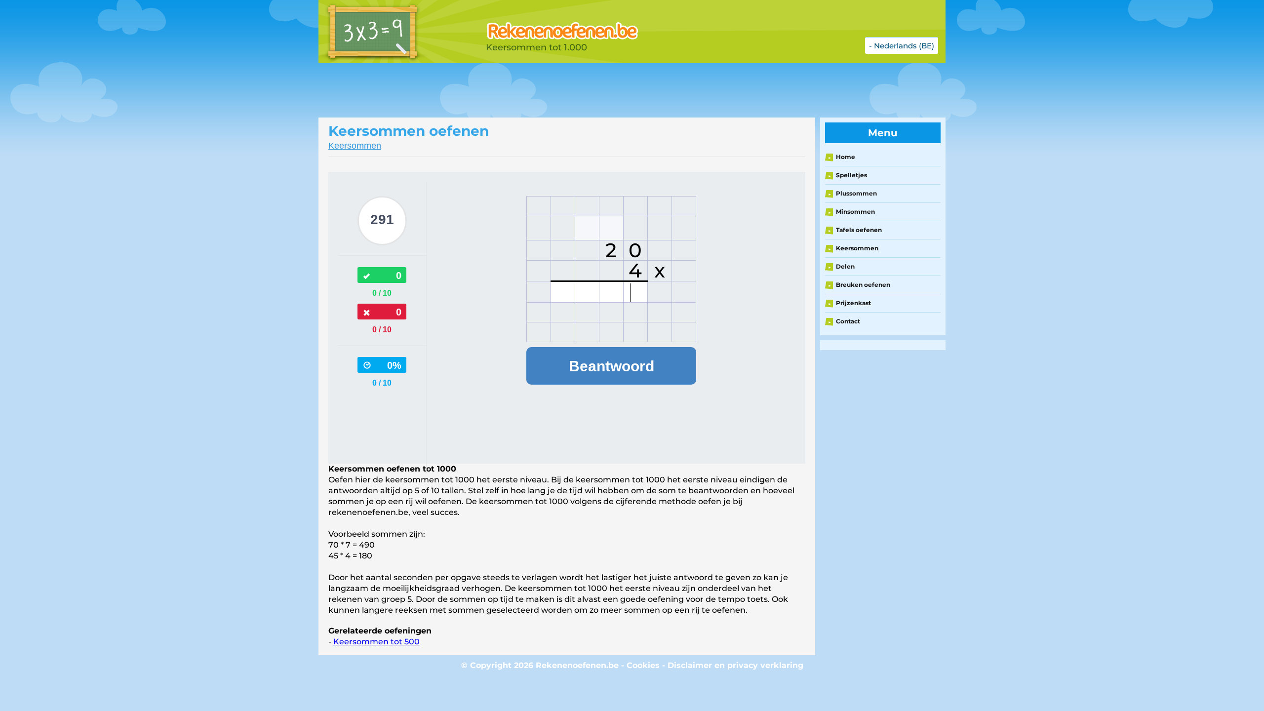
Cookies (643, 665)
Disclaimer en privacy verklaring (735, 665)
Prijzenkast (853, 303)
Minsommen (855, 211)
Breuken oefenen (863, 284)
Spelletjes (851, 175)
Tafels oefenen (859, 230)
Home (845, 156)
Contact (848, 321)
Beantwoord (611, 366)
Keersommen (354, 146)
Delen (845, 266)
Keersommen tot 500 (376, 641)
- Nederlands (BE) (901, 45)
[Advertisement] (565, 90)
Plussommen (856, 193)
